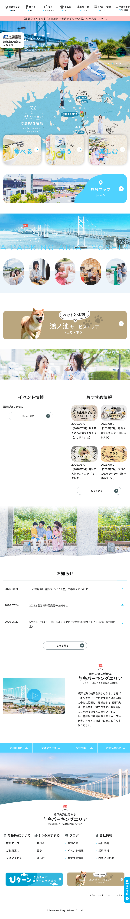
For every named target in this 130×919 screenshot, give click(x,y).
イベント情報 (76, 850)
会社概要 (103, 843)
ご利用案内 (16, 748)
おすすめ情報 (76, 858)
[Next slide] (121, 53)
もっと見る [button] (28, 416)
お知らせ (73, 843)
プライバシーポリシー (99, 895)
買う (39, 850)
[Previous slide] (9, 53)
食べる (41, 843)
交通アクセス (48, 748)
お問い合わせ (113, 748)
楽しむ (41, 858)
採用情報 (81, 748)
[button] (109, 63)
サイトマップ (120, 895)
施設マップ (13, 843)
